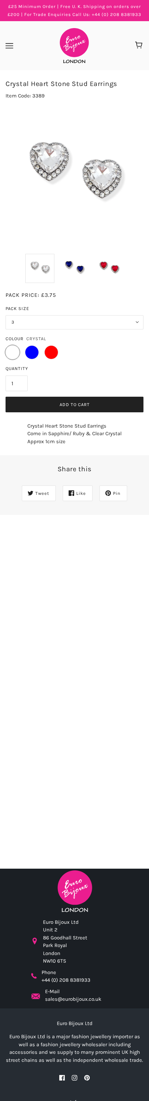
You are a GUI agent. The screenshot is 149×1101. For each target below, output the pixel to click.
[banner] (73, 45)
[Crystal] (12, 352)
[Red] (51, 352)
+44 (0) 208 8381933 (66, 980)
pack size (17, 308)
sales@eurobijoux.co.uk (73, 999)
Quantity (17, 368)
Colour (15, 338)
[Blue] (32, 352)
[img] (62, 1077)
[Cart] (140, 46)
